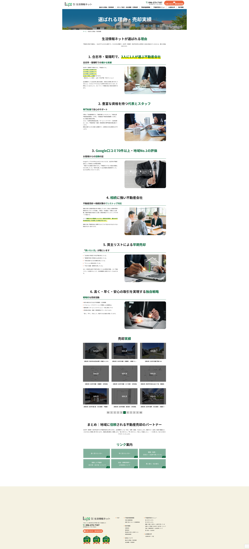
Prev (108, 412)
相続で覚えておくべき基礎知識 (132, 522)
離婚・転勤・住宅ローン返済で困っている (155, 524)
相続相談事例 (128, 534)
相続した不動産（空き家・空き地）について (155, 526)
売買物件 (127, 528)
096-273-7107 (155, 2)
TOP (118, 518)
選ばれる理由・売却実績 (106, 7)
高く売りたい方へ (149, 520)
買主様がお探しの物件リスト (132, 532)
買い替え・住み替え (150, 530)
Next (141, 412)
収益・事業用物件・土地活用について (154, 528)
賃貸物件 (127, 530)
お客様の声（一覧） (150, 536)
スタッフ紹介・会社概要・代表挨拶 (127, 7)
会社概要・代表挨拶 (129, 542)
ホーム (84, 31)
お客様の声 (171, 7)
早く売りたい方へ (149, 522)
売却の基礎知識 (128, 520)
